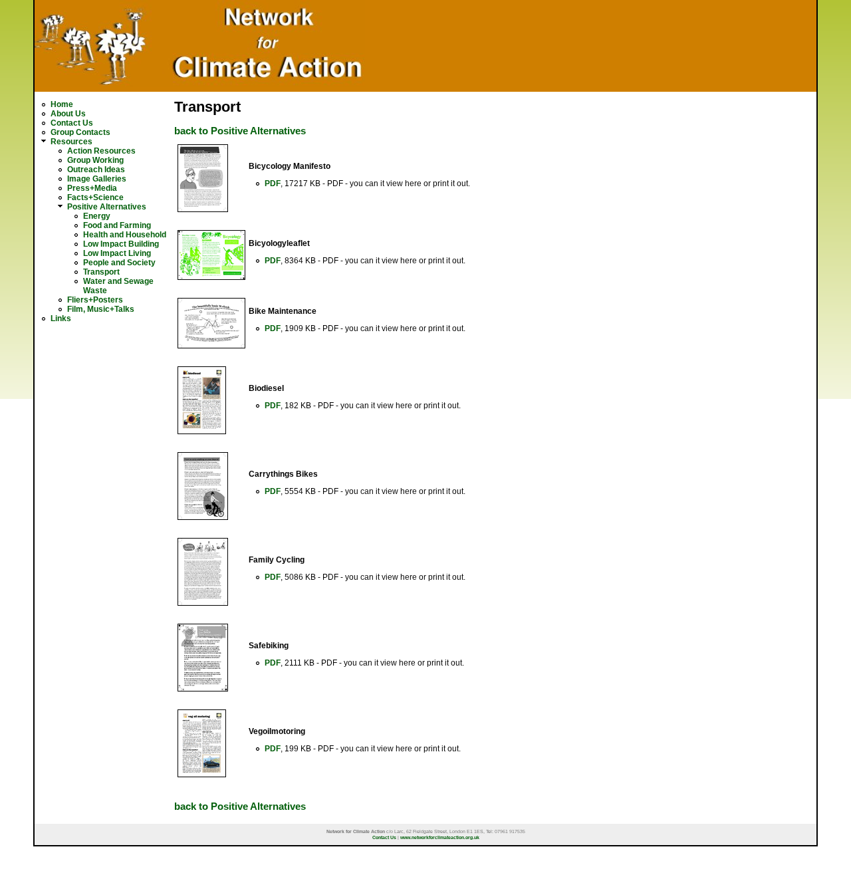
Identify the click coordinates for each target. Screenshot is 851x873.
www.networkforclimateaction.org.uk (439, 837)
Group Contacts (80, 132)
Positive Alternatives (106, 206)
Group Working (95, 160)
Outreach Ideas (96, 169)
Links (61, 318)
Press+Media (92, 188)
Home (62, 104)
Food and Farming (117, 225)
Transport (101, 272)
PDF (273, 183)
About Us (68, 113)
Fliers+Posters (95, 300)
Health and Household (124, 234)
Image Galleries (96, 179)
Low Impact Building (121, 244)
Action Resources (101, 151)
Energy (96, 216)
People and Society (119, 262)
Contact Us (72, 123)
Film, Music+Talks (100, 309)
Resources (71, 141)
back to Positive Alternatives (240, 131)
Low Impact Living (117, 253)
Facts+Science (95, 197)
